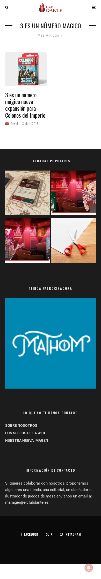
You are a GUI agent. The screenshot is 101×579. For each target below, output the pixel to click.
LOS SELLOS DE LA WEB (25, 433)
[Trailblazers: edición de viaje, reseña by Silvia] (73, 194)
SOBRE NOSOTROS (21, 425)
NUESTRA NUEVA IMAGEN (26, 440)
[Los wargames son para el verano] (27, 194)
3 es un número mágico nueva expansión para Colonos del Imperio (25, 105)
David (14, 123)
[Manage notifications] (89, 568)
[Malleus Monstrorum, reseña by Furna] (27, 241)
